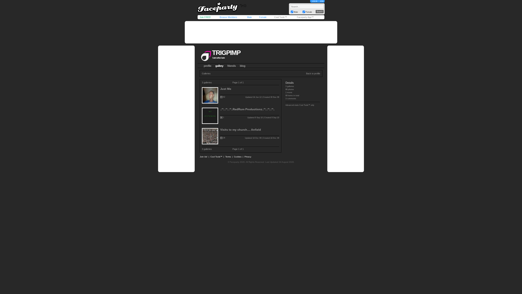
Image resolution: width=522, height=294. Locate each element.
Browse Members (228, 17)
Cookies (237, 157)
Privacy (247, 157)
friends (231, 65)
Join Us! (203, 157)
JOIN (322, 1)
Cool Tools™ (280, 17)
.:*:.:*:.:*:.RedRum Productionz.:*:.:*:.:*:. (247, 109)
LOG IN (314, 1)
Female (263, 17)
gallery (219, 65)
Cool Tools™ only (306, 105)
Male (249, 17)
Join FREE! (205, 17)
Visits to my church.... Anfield (240, 129)
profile (207, 65)
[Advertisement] (261, 32)
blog (242, 65)
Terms (228, 157)
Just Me (225, 88)
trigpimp (226, 52)
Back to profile (313, 73)
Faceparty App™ (305, 17)
